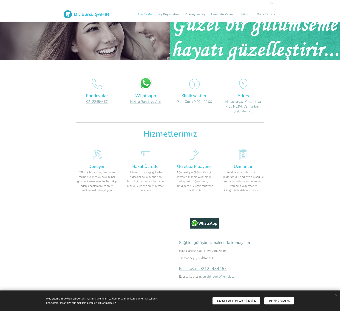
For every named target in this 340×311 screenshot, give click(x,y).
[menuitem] (145, 14)
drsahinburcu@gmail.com (219, 277)
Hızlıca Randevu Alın (145, 101)
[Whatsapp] (271, 4)
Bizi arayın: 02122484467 (203, 268)
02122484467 (97, 101)
